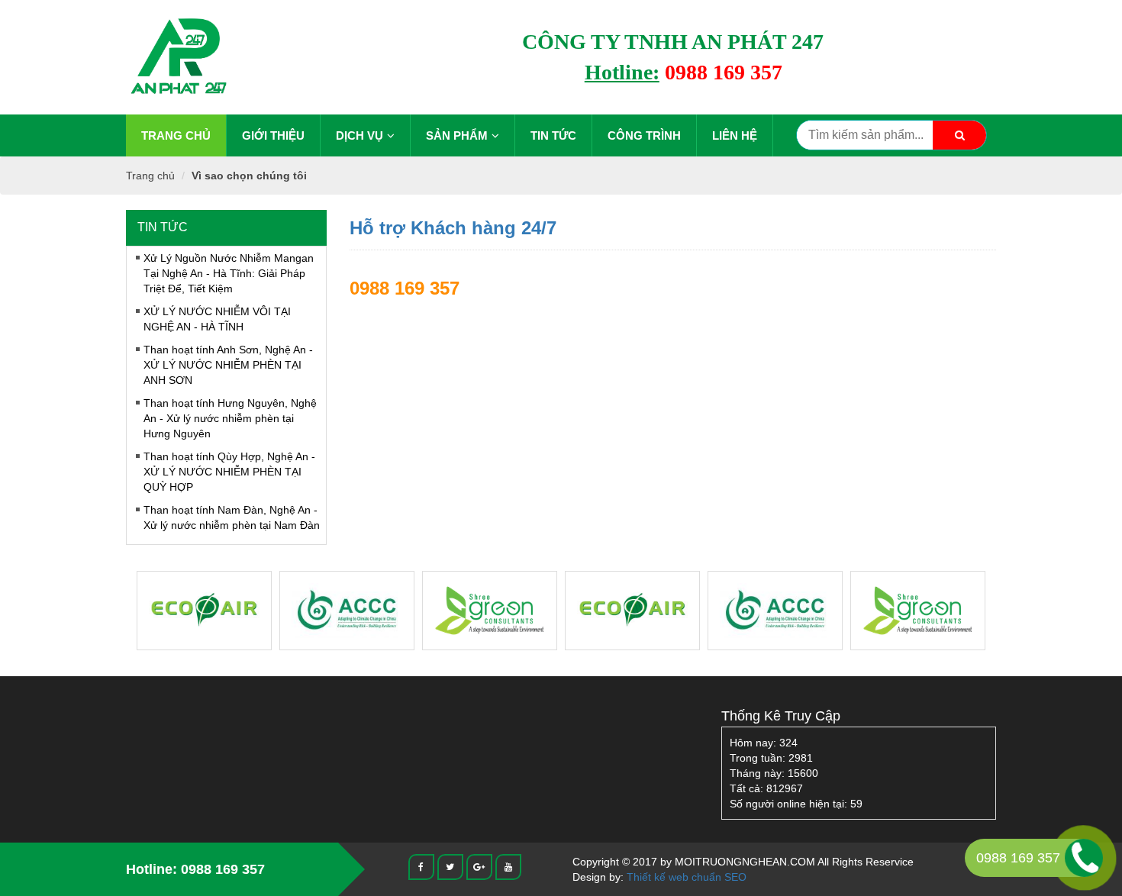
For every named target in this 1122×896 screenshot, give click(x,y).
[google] (479, 866)
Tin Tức (553, 135)
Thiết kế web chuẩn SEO (686, 877)
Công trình (644, 135)
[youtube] (508, 866)
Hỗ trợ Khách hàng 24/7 (453, 228)
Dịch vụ (359, 135)
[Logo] (178, 56)
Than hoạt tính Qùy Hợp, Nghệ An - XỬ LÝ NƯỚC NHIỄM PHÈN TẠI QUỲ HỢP (229, 471)
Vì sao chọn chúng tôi (249, 175)
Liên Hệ (734, 135)
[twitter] (450, 866)
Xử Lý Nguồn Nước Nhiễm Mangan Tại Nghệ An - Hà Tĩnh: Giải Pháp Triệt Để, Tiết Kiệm (228, 273)
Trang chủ (176, 135)
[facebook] (421, 866)
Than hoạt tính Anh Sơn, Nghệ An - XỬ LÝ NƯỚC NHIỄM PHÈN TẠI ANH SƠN (228, 364)
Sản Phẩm (457, 135)
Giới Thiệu (273, 135)
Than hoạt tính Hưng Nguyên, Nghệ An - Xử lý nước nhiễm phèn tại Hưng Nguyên (230, 418)
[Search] (959, 135)
